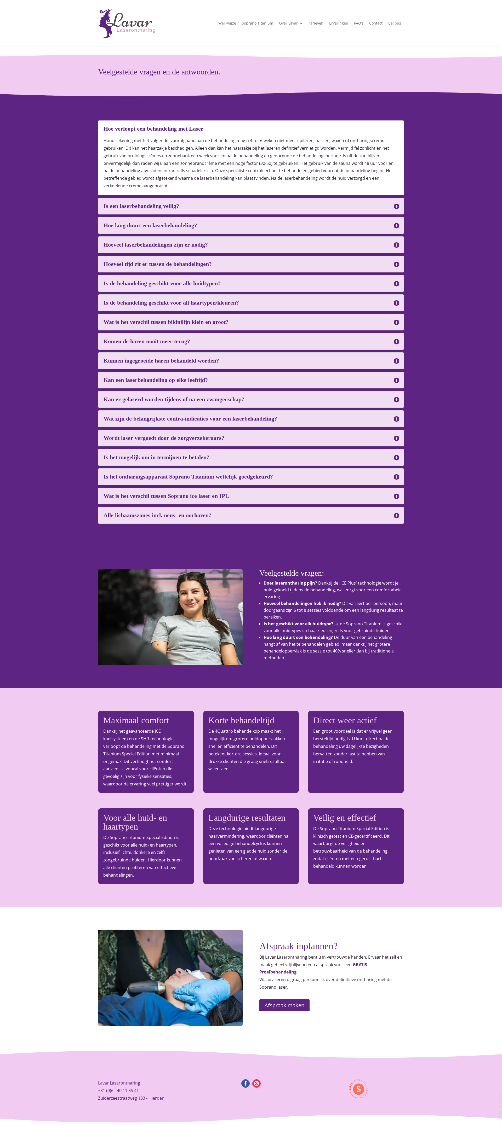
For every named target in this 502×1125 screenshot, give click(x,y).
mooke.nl (499, 1096)
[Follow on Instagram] (256, 1083)
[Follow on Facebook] (245, 1083)
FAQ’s (358, 23)
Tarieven (316, 23)
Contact (376, 23)
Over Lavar (288, 23)
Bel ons (394, 23)
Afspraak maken (284, 1005)
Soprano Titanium (257, 23)
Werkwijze (227, 23)
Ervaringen (338, 23)
